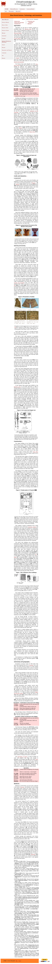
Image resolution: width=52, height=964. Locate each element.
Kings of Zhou (5, 25)
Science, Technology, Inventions (6, 42)
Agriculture (17, 21)
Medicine (30, 23)
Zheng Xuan (32, 131)
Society (3, 44)
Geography (4, 35)
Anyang (17, 184)
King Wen (35, 451)
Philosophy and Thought (7, 50)
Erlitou (33, 182)
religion (22, 787)
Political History (5, 22)
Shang (30, 49)
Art (6, 11)
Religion (3, 47)
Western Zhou (28, 29)
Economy (4, 38)
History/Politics (14, 9)
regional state (17, 386)
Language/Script (30, 9)
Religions (18, 11)
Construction (17, 23)
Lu (36, 554)
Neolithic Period (18, 33)
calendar (31, 665)
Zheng (15, 557)
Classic (15, 38)
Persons (3, 58)
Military (3, 33)
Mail (17, 960)
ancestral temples (32, 526)
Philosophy (11, 11)
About (19, 960)
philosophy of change (22, 756)
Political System (5, 30)
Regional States (5, 27)
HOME (6, 9)
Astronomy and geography (31, 22)
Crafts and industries (19, 22)
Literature (22, 9)
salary (17, 57)
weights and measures (18, 62)
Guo (15, 327)
